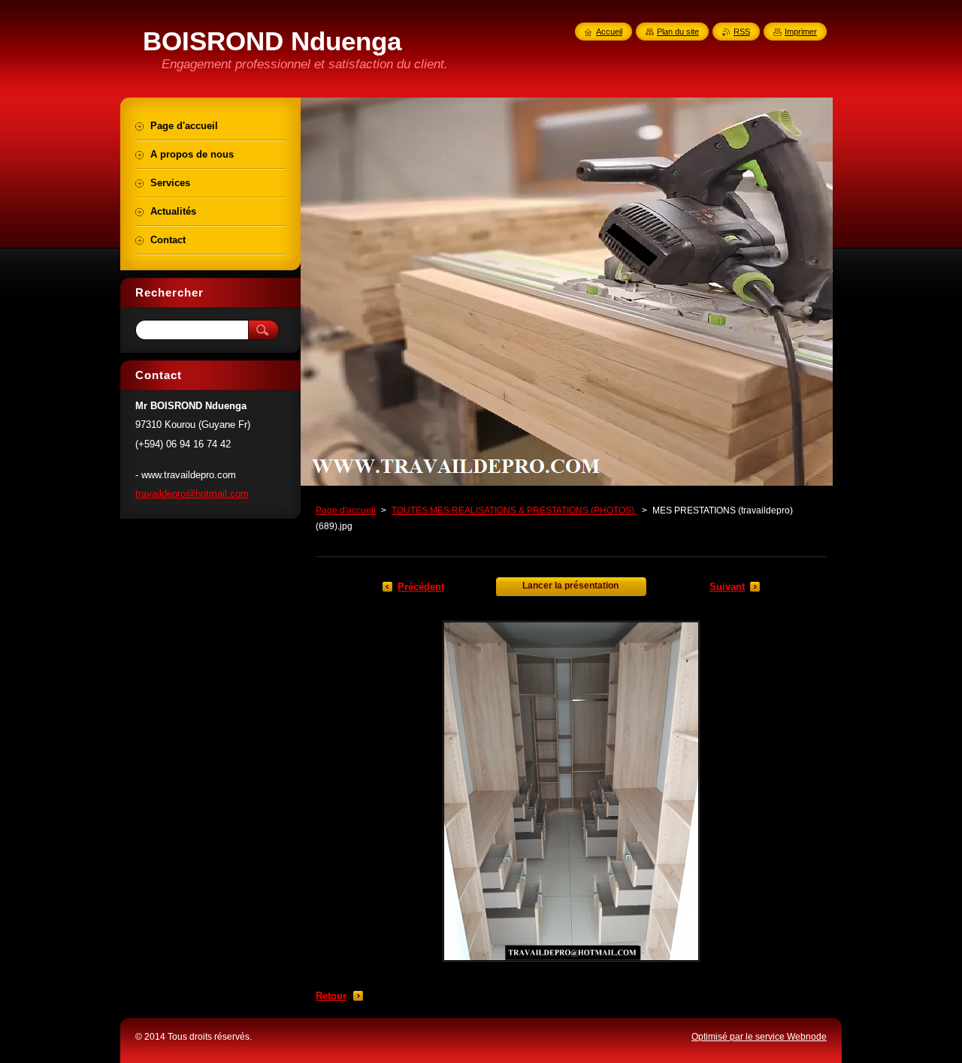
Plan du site (678, 31)
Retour (331, 995)
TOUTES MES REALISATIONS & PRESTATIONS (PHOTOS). (514, 510)
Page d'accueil (346, 510)
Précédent (421, 586)
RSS (742, 31)
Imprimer (801, 31)
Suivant (727, 586)
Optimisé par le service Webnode (759, 1036)
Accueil (609, 31)
